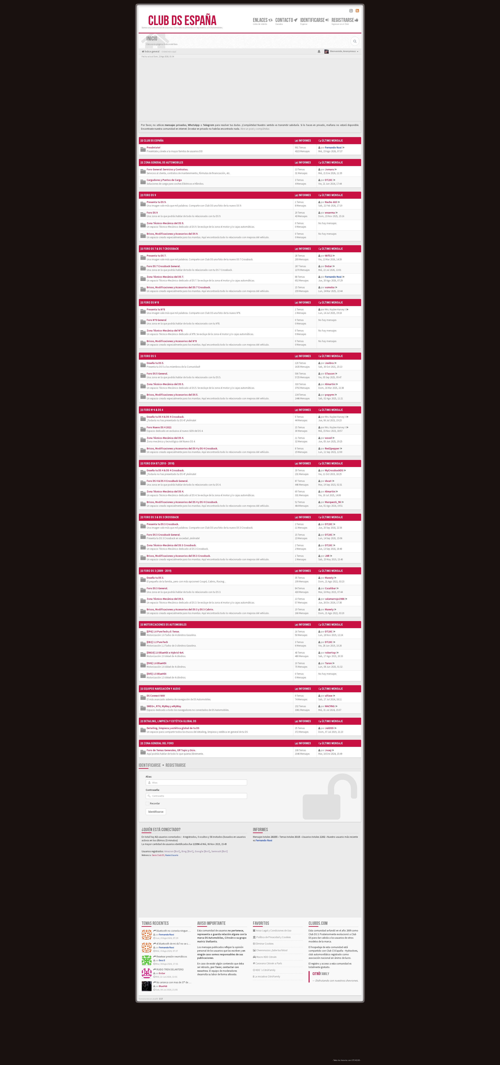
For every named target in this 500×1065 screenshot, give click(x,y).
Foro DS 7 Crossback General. (163, 266)
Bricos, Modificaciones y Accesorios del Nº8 (172, 341)
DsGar (328, 266)
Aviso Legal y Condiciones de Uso (273, 930)
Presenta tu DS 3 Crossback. (163, 524)
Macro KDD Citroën (266, 957)
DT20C (328, 180)
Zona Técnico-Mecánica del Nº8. (165, 330)
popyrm (329, 394)
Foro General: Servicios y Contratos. (167, 169)
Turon (328, 663)
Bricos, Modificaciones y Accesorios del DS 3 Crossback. (179, 556)
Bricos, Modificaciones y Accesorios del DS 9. (172, 233)
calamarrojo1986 (334, 599)
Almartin (330, 384)
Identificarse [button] (312, 20)
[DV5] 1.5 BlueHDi (156, 673)
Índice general (151, 51)
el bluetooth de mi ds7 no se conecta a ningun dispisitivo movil (189, 943)
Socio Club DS (158, 855)
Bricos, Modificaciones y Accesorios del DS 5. (172, 394)
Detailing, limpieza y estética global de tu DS (173, 728)
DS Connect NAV (156, 695)
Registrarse (343, 20)
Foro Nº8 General (156, 320)
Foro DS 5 (150, 356)
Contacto (284, 20)
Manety (329, 577)
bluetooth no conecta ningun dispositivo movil (181, 930)
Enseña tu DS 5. (155, 363)
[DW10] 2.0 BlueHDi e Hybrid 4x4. (165, 652)
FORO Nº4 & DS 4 (153, 409)
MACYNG (330, 706)
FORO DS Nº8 (151, 302)
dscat (328, 481)
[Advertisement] (250, 91)
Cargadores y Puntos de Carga (164, 180)
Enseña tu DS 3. (155, 577)
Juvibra (329, 363)
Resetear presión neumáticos (171, 956)
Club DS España (182, 21)
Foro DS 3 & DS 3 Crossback (161, 517)
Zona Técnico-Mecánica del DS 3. (165, 599)
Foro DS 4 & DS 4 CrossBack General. (167, 481)
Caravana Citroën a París (268, 963)
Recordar (155, 803)
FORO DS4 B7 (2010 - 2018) (159, 463)
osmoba (329, 287)
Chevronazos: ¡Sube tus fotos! (272, 950)
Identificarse (150, 765)
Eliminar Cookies (264, 943)
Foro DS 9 (152, 212)
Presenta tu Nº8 (156, 309)
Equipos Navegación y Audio (162, 688)
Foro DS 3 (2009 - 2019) (157, 570)
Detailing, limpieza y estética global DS (170, 721)
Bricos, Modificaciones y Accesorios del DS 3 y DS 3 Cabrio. (180, 609)
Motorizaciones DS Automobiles (165, 624)
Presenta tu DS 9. (156, 202)
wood (328, 438)
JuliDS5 (329, 728)
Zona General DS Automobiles (163, 162)
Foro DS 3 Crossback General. (163, 534)
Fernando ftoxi (333, 147)
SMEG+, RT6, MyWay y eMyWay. (164, 706)
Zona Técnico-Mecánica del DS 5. (165, 384)
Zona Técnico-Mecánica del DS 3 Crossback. (171, 545)
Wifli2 (328, 255)
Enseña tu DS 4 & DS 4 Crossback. (165, 416)
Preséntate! (153, 147)
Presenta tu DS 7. (156, 255)
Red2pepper (332, 448)
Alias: (149, 776)
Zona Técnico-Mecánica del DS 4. (165, 438)
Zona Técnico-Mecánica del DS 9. (165, 223)
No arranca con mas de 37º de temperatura (179, 982)
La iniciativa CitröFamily (267, 976)
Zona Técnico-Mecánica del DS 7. (165, 276)
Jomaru (329, 169)
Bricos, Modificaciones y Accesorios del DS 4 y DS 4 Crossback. (182, 448)
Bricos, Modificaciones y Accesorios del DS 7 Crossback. (179, 287)
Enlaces (260, 20)
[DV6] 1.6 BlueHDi (156, 663)
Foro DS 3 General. (157, 588)
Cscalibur (330, 588)
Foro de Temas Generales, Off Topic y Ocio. (171, 750)
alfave (328, 695)
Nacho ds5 (331, 202)
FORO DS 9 (150, 195)
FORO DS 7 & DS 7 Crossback (161, 248)
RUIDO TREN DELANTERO (170, 969)
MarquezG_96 (333, 502)
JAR (327, 556)
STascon (329, 373)
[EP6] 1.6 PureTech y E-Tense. (163, 631)
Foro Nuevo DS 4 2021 (159, 427)
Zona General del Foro (159, 743)
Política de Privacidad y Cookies (273, 937)
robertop (330, 652)
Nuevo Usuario (171, 855)
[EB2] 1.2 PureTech (157, 642)
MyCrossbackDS (334, 470)
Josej (328, 750)
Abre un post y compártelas (254, 128)
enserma (330, 212)
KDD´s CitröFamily (265, 970)
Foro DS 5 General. (157, 373)
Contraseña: (153, 790)
